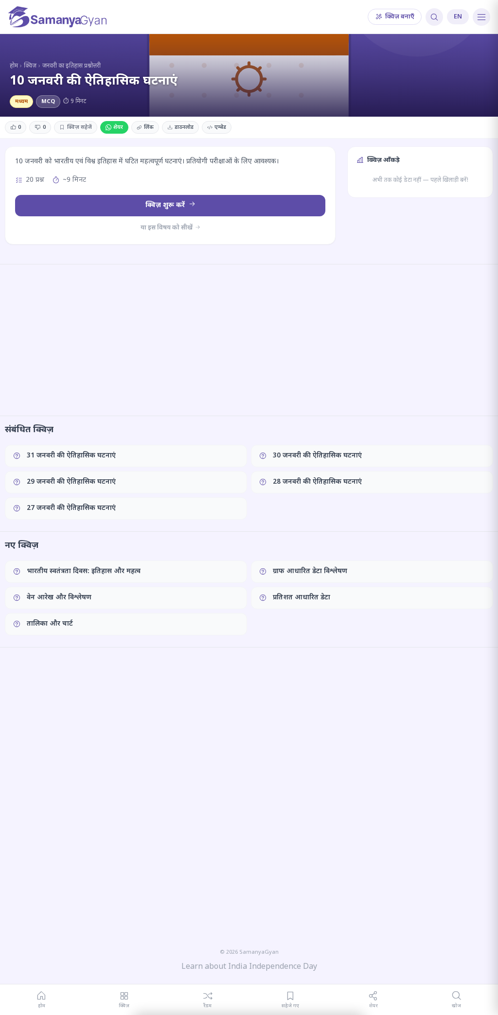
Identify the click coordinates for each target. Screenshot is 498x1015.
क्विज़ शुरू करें (166, 205)
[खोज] (434, 17)
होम (14, 66)
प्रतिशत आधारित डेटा (301, 597)
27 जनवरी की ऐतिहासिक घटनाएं (71, 508)
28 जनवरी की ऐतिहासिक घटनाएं (317, 482)
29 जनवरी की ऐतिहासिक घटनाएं (71, 482)
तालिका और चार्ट (50, 624)
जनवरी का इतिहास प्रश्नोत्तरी (71, 66)
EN (458, 17)
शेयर (118, 127)
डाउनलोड (184, 127)
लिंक (149, 127)
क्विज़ (30, 66)
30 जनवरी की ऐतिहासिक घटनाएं (317, 455)
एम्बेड (220, 127)
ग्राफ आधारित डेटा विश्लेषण (310, 571)
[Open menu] (481, 17)
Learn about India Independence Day (249, 967)
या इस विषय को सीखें (167, 228)
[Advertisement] (249, 340)
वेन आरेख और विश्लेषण (59, 597)
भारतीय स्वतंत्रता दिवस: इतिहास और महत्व (84, 571)
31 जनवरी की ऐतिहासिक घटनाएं (71, 455)
